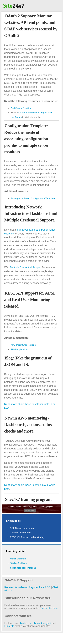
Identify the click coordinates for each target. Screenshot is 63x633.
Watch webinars (18, 558)
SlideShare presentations (23, 567)
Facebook (34, 623)
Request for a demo (15, 587)
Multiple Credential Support (25, 267)
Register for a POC (39, 587)
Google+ (46, 623)
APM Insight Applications (23, 345)
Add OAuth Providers (21, 108)
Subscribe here (49, 608)
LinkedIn (9, 626)
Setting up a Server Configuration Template (33, 198)
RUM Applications (20, 349)
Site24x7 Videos (18, 563)
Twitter (23, 623)
